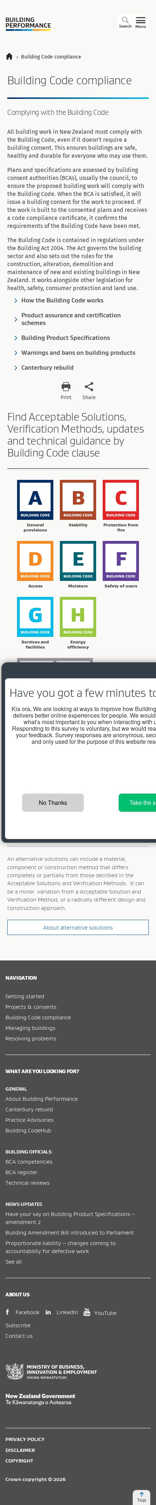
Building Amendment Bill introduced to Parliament (69, 1232)
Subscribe (17, 1325)
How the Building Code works (62, 300)
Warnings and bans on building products (78, 352)
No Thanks (53, 802)
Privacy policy (25, 1439)
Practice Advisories (29, 1119)
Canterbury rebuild (47, 367)
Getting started (24, 996)
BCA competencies (29, 1161)
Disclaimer (20, 1450)
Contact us (19, 1335)
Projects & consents (31, 1006)
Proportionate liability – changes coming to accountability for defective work (60, 1247)
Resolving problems (30, 1038)
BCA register (21, 1172)
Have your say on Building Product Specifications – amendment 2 (70, 1217)
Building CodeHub (28, 1130)
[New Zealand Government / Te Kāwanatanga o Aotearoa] (78, 1399)
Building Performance (28, 24)
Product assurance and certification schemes (71, 319)
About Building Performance (41, 1098)
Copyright (19, 1460)
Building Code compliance (38, 1017)
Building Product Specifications (65, 337)
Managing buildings (30, 1027)
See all (13, 1261)
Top (141, 1500)
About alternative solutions (78, 927)
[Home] (12, 56)
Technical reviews (27, 1182)
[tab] (35, 507)
